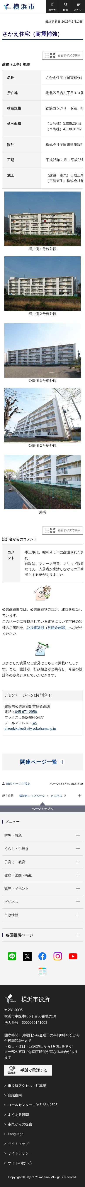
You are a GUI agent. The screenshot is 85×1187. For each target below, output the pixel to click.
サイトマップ (18, 1143)
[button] (52, 6)
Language (16, 1134)
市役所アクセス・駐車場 (27, 1086)
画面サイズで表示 (69, 55)
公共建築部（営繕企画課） (47, 627)
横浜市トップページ (32, 795)
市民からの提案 (20, 1124)
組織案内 (15, 1095)
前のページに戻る (18, 783)
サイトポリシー (20, 1153)
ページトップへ (42, 808)
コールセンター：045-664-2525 (33, 1105)
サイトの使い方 (20, 1163)
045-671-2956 (26, 712)
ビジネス (56, 795)
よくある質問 (18, 1114)
